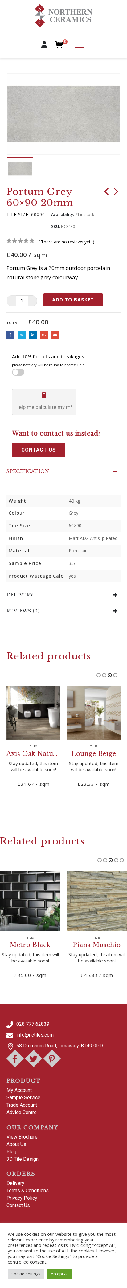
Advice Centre (21, 1112)
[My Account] (44, 44)
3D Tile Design (22, 1159)
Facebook (10, 335)
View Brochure (22, 1137)
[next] (116, 192)
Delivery (15, 1183)
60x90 (38, 214)
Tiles (33, 746)
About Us (16, 1144)
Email (55, 335)
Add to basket (73, 300)
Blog (11, 1152)
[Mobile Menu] (80, 44)
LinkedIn (33, 335)
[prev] (106, 192)
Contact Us (18, 1205)
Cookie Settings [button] (25, 1274)
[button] (98, 675)
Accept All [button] (59, 1274)
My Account (19, 1090)
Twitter (22, 335)
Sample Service (23, 1098)
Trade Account (21, 1105)
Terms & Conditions (27, 1190)
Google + (44, 335)
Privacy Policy (21, 1198)
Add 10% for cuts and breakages (48, 360)
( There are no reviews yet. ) (66, 242)
